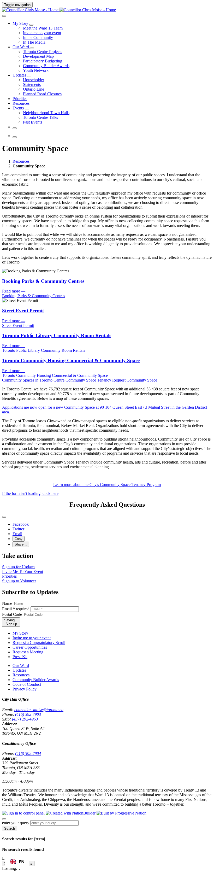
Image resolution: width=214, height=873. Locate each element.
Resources (21, 161)
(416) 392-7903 (28, 714)
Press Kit (20, 656)
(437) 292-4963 (25, 719)
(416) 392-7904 (28, 753)
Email (15, 609)
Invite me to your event (32, 638)
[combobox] (17, 862)
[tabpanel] (107, 394)
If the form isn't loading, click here (30, 493)
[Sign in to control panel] (24, 813)
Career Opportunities (30, 647)
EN (22, 862)
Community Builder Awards (36, 679)
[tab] (34, 380)
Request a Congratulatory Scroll (39, 642)
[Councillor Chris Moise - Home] (59, 10)
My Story (20, 633)
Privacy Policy (25, 689)
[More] (31, 25)
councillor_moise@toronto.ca (38, 709)
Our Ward (21, 665)
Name (7, 603)
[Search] (4, 16)
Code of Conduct (27, 684)
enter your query (15, 823)
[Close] (4, 517)
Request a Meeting (28, 652)
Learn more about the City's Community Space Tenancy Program (107, 484)
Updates (19, 670)
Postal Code (12, 614)
